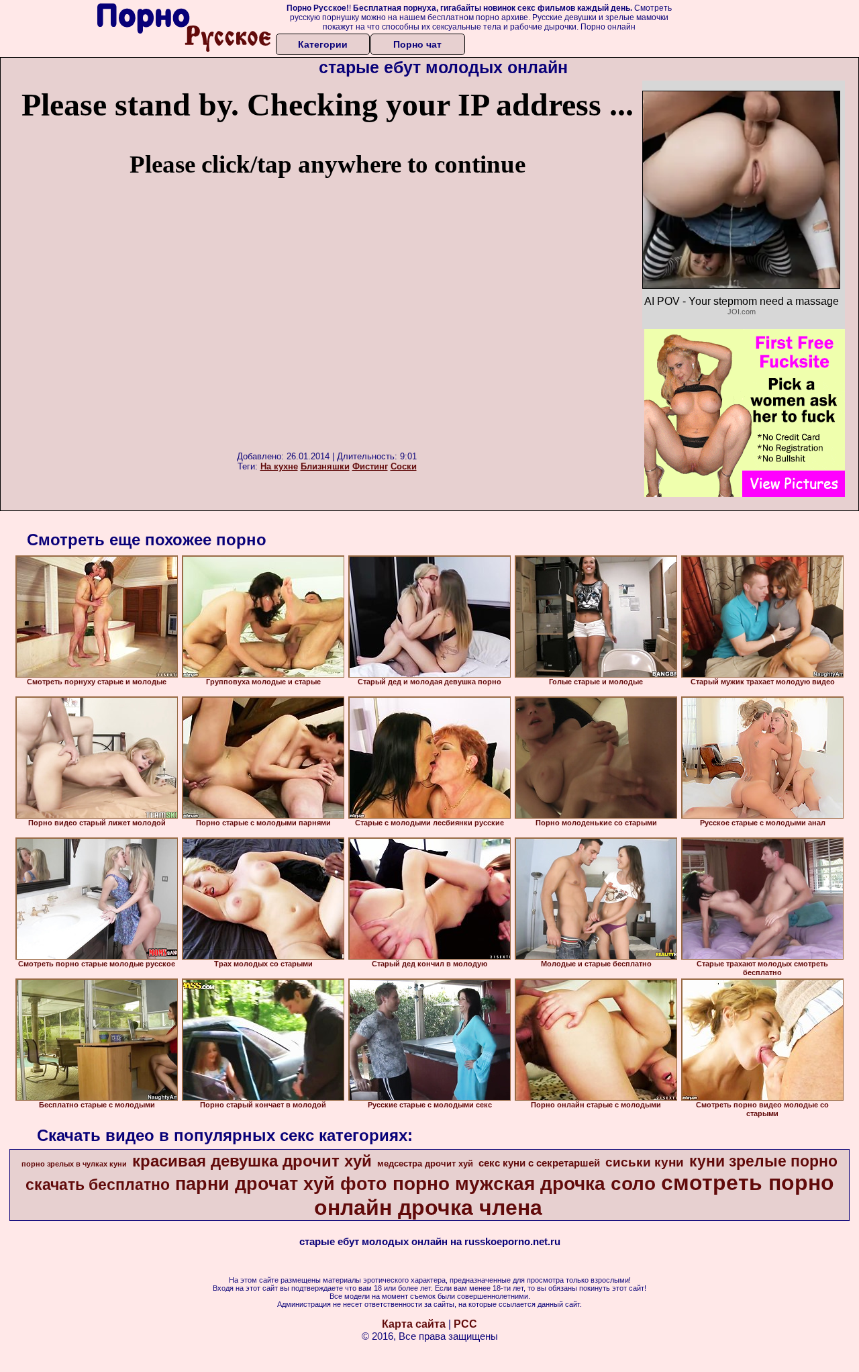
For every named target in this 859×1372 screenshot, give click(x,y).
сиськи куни (644, 1162)
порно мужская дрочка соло (524, 1183)
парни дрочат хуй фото (281, 1184)
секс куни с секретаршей (539, 1163)
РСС (465, 1324)
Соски (404, 466)
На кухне (279, 466)
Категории (323, 44)
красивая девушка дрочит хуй (252, 1161)
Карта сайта (414, 1324)
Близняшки (325, 466)
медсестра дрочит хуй (425, 1163)
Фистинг (370, 466)
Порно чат (417, 44)
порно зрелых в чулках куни (74, 1164)
